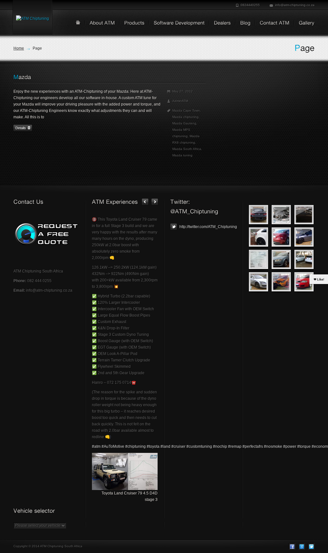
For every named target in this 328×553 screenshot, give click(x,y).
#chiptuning (135, 446)
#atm (96, 446)
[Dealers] (220, 23)
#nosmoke (273, 446)
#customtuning (199, 446)
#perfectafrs (252, 446)
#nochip (220, 446)
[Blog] (243, 23)
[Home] (78, 22)
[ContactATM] (272, 23)
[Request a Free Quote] (46, 234)
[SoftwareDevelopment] (177, 23)
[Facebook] (292, 546)
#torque (304, 446)
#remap (235, 446)
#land (165, 446)
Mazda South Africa (186, 149)
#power (289, 446)
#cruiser (178, 446)
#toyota (153, 446)
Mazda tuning (182, 155)
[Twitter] (311, 546)
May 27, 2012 (182, 91)
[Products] (132, 23)
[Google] (301, 546)
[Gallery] (304, 23)
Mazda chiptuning (185, 117)
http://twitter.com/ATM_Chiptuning (207, 227)
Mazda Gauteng (184, 123)
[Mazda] (22, 77)
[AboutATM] (100, 23)
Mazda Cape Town (186, 110)
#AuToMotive (113, 446)
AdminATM (180, 101)
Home (18, 48)
